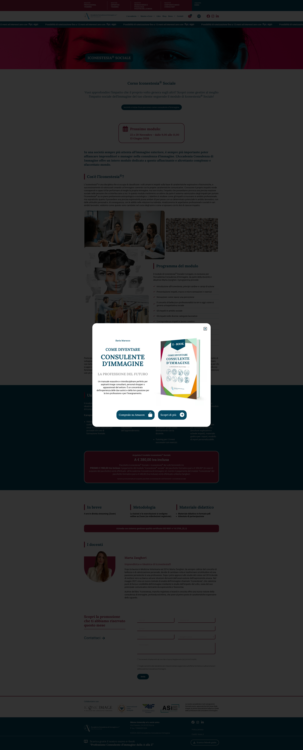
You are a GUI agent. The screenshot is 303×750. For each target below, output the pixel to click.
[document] (151, 375)
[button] (205, 328)
